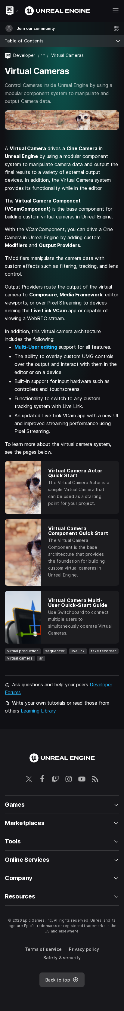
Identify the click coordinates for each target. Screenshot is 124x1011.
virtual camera (20, 658)
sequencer (55, 651)
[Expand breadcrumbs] (43, 55)
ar (41, 658)
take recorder (103, 651)
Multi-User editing (35, 347)
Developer (24, 55)
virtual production (23, 651)
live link (78, 651)
